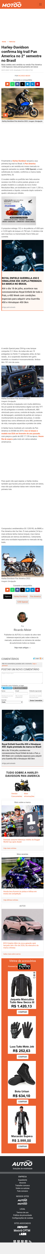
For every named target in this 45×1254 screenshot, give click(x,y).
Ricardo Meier (24, 76)
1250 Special (22, 602)
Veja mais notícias (9, 848)
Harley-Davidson (20, 596)
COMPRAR (22, 1012)
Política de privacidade (22, 1215)
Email (17, 691)
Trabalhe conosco (22, 1185)
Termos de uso (22, 1212)
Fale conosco (22, 1191)
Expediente (22, 1180)
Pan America (35, 596)
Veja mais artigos (21, 648)
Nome (3, 691)
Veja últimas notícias (10, 900)
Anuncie (22, 1183)
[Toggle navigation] (40, 4)
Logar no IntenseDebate (6, 688)
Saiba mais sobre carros (12, 954)
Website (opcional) (35, 691)
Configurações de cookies (22, 1218)
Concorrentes (16, 796)
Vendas (14, 793)
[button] (7, 84)
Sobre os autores (22, 1188)
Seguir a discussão (41, 658)
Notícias (12, 42)
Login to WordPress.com (20, 688)
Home (4, 42)
